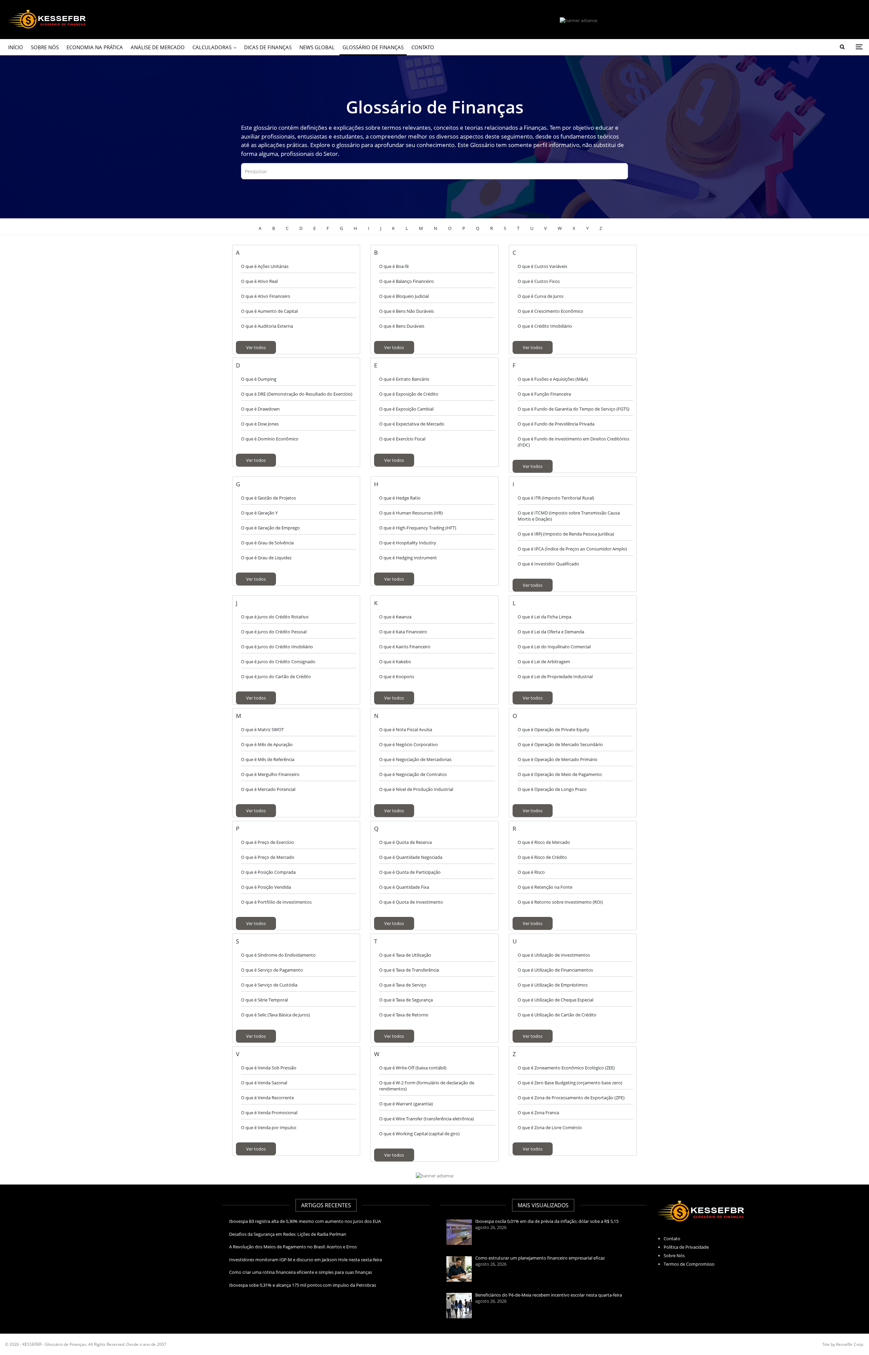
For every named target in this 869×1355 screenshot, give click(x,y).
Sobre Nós (45, 47)
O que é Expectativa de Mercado (411, 424)
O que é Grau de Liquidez (266, 558)
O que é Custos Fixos (539, 281)
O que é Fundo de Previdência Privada (556, 424)
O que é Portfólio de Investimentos (276, 902)
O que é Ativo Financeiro (265, 296)
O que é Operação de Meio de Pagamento (560, 774)
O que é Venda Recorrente (267, 1098)
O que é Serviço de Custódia (269, 985)
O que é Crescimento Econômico (550, 311)
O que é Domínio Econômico (269, 439)
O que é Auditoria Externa (267, 326)
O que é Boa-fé (394, 266)
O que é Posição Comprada (268, 872)
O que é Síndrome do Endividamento (278, 955)
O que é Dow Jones (260, 424)
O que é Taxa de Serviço (402, 985)
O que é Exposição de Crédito (408, 394)
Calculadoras (212, 47)
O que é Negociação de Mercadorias (415, 759)
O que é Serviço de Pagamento (272, 970)
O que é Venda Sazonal (264, 1083)
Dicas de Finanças (268, 47)
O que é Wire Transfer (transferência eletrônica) (426, 1119)
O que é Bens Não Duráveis (406, 311)
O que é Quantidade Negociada (410, 857)
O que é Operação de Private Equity (553, 729)
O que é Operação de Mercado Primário (557, 759)
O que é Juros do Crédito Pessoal (274, 632)
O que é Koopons (396, 676)
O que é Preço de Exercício (267, 842)
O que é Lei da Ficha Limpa (544, 617)
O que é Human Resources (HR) (411, 513)
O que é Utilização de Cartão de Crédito (557, 1015)
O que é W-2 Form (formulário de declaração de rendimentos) (426, 1086)
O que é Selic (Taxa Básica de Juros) (275, 1015)
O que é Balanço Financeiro (406, 281)
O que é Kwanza (395, 617)
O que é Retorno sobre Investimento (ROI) (560, 902)
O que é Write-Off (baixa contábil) (412, 1068)
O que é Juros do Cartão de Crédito (276, 676)
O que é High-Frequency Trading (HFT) (417, 528)
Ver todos (256, 347)
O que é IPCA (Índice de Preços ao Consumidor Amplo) (572, 549)
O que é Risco (531, 872)
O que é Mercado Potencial (268, 789)
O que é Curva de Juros (540, 296)
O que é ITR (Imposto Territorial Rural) (556, 498)
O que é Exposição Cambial (406, 409)
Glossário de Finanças (373, 47)
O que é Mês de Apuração (267, 744)
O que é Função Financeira (544, 394)
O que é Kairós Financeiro (404, 647)
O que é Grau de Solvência (267, 543)
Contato (422, 47)
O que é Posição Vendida (266, 887)
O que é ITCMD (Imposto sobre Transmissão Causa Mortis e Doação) (569, 516)
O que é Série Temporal (264, 1000)
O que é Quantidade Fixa (404, 887)
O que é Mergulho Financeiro (270, 774)
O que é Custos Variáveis (542, 266)
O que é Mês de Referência (267, 759)
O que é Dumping (258, 379)
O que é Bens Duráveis (401, 326)
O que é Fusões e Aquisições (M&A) (553, 379)
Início (15, 47)
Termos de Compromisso (689, 1264)
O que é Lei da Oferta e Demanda (551, 632)
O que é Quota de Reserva (405, 842)
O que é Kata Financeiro (403, 632)
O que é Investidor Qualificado (548, 564)
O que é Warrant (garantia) (406, 1104)
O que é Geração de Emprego (270, 528)
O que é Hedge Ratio (400, 498)
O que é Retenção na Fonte (545, 887)
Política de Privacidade (686, 1247)
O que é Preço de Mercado (267, 857)
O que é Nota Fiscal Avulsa (405, 729)
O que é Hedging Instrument (408, 558)
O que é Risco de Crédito (542, 857)
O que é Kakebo (395, 661)
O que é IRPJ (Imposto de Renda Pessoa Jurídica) (566, 534)
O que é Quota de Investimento (411, 902)
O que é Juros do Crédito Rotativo (275, 617)
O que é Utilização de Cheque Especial (555, 1000)
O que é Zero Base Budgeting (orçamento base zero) (570, 1083)
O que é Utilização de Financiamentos (555, 970)
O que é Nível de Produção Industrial (416, 789)
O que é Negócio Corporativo (408, 744)
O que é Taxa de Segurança (406, 1000)
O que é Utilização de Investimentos (554, 955)
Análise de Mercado (158, 47)
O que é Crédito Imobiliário (545, 326)
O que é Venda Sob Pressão (268, 1068)
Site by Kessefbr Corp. (843, 1344)
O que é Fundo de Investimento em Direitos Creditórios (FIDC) (573, 442)
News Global (317, 47)
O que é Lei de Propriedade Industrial (555, 676)
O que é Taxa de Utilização (405, 955)
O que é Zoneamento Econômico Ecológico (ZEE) (566, 1068)
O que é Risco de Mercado (544, 842)
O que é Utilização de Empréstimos (553, 985)
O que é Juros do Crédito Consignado (278, 661)
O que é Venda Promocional (269, 1112)
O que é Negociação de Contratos (413, 774)
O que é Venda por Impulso (268, 1127)
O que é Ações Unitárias (265, 266)
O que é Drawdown (260, 409)
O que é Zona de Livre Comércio (550, 1127)
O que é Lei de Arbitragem (544, 661)
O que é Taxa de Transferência (409, 970)
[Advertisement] (108, 1246)
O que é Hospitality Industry (407, 543)
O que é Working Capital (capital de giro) (419, 1134)
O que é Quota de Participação (410, 872)
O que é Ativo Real (259, 281)
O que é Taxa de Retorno (403, 1015)
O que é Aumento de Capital (269, 311)
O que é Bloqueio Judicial (404, 296)
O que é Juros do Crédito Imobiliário (277, 647)
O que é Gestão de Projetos (268, 498)
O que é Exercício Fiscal (402, 439)
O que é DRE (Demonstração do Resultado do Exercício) (296, 394)
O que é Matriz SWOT (262, 729)
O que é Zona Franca (538, 1112)
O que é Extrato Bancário (404, 379)
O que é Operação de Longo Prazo (552, 789)
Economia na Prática (95, 47)
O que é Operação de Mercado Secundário (560, 744)
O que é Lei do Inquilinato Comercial (554, 647)
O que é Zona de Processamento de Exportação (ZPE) (571, 1098)
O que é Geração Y (259, 513)
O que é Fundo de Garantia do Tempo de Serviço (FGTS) (573, 409)
